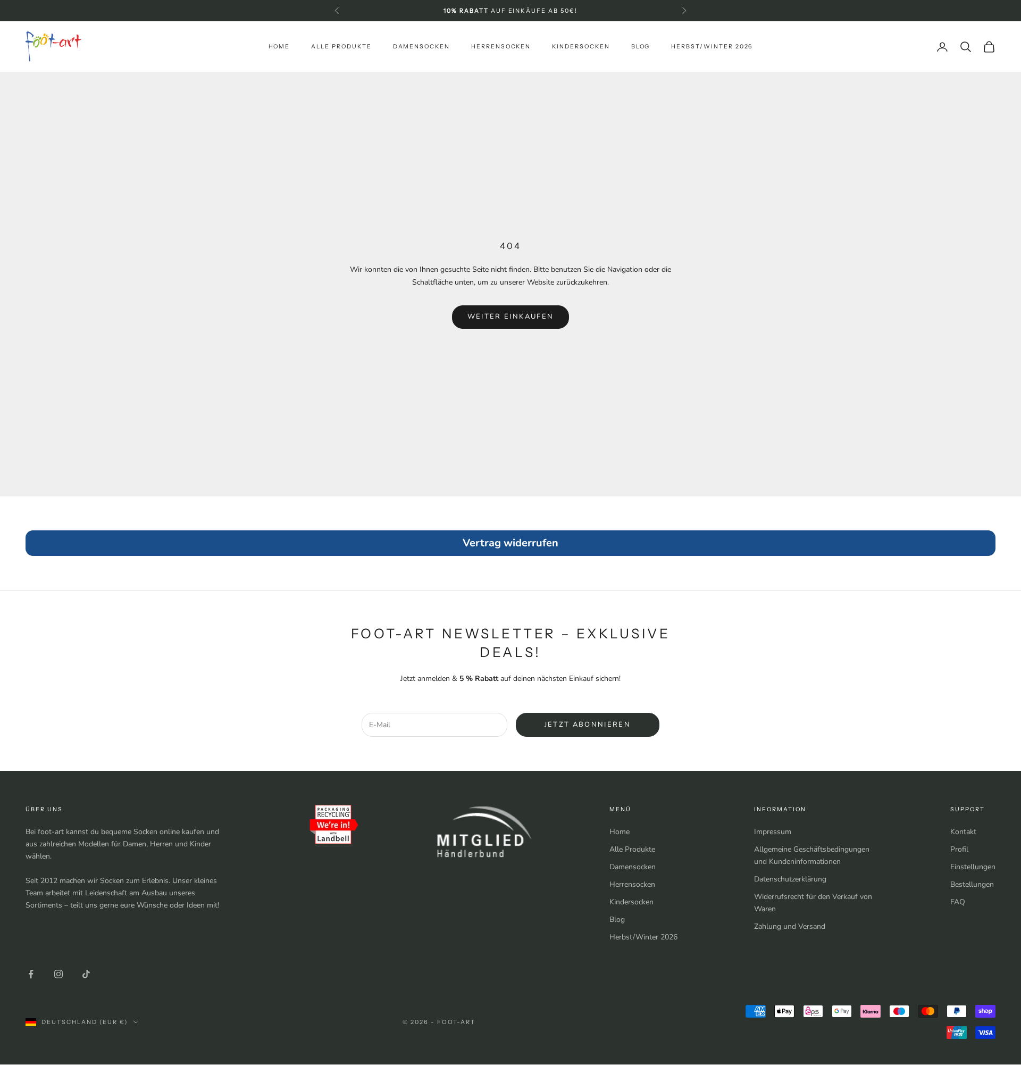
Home (279, 46)
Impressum (772, 832)
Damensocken (421, 46)
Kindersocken (580, 46)
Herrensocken (501, 46)
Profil (959, 849)
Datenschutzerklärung (790, 879)
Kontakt (963, 832)
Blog (640, 46)
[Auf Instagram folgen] (58, 974)
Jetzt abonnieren (588, 724)
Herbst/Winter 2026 (711, 46)
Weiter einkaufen (510, 316)
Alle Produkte (341, 46)
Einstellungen (972, 867)
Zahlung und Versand (789, 926)
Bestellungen (972, 884)
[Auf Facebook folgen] (31, 974)
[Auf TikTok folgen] (86, 974)
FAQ (957, 902)
